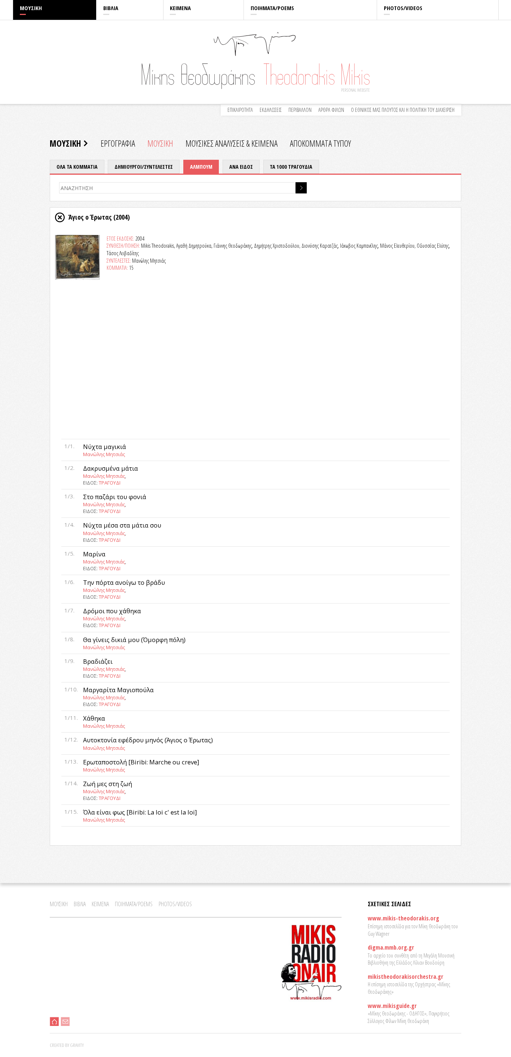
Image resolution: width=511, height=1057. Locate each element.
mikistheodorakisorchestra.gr (405, 976)
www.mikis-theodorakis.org (403, 918)
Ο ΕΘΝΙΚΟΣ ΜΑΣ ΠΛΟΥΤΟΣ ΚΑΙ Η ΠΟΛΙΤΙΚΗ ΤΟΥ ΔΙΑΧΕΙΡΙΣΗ (403, 109)
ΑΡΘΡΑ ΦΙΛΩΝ (331, 109)
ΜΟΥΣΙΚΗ (31, 8)
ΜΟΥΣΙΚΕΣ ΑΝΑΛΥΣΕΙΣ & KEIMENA (232, 143)
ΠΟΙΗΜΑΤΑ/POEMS (272, 8)
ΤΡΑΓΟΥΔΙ (109, 482)
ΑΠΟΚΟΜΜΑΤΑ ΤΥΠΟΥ (320, 143)
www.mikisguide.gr (392, 1006)
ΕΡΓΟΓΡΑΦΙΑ (118, 143)
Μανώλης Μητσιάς (104, 454)
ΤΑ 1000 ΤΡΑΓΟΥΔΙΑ (291, 166)
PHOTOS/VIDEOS (403, 8)
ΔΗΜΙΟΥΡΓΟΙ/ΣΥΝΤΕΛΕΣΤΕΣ (143, 166)
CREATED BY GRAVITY (67, 1045)
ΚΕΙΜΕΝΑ (180, 8)
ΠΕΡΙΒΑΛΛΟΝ (300, 109)
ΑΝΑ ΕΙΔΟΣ (241, 166)
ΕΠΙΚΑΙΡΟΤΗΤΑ (240, 109)
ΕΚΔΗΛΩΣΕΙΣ (271, 109)
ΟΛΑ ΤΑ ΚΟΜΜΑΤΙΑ (77, 166)
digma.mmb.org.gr (391, 947)
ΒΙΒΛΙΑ (110, 8)
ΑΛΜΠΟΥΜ (201, 166)
